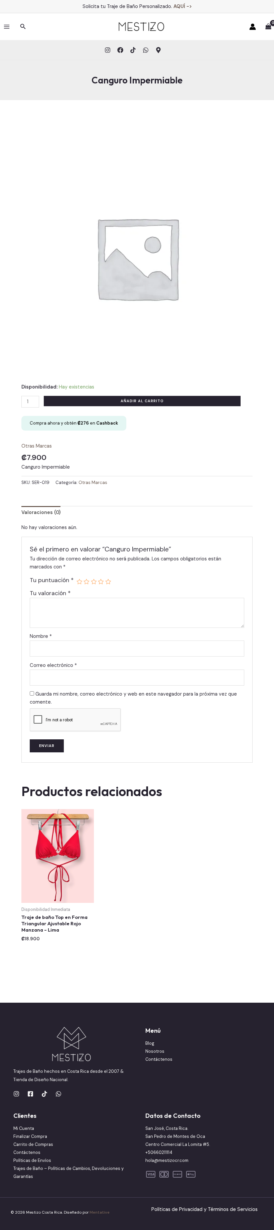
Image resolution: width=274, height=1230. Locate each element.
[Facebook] (120, 50)
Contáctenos (158, 1059)
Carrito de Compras (33, 1144)
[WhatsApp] (146, 50)
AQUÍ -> (182, 6)
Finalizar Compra (30, 1136)
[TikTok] (133, 50)
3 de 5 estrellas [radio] (94, 582)
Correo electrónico (53, 665)
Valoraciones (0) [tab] (40, 512)
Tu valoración (50, 593)
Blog (149, 1043)
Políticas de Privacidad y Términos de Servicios (204, 1209)
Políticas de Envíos (32, 1160)
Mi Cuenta (23, 1128)
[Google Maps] (158, 50)
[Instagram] (108, 50)
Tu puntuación (52, 580)
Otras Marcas (36, 446)
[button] (23, 26)
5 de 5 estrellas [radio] (108, 582)
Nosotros (154, 1051)
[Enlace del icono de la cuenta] (252, 26)
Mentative (100, 1212)
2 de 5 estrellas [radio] (87, 582)
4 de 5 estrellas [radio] (101, 582)
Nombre (41, 636)
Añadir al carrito (142, 401)
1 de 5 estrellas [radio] (80, 582)
